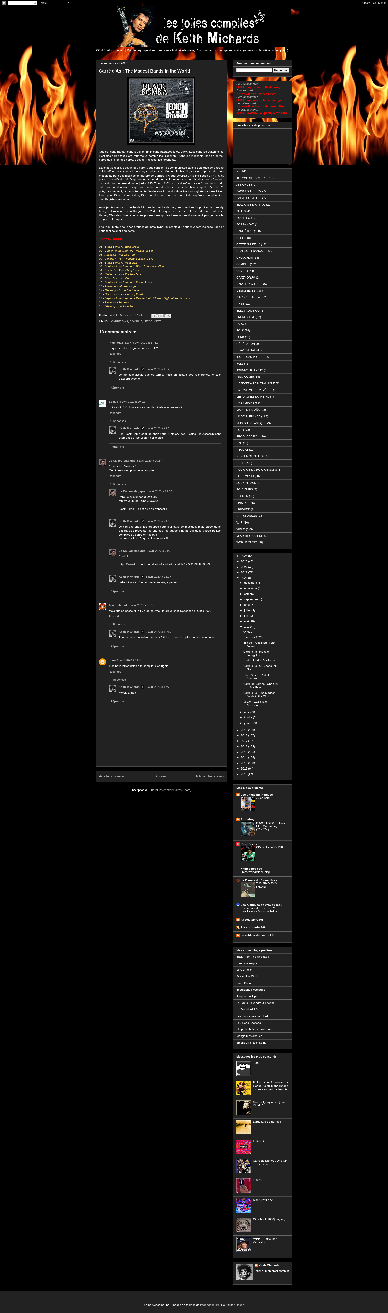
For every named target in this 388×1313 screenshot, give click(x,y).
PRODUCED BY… (248, 436)
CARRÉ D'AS (119, 321)
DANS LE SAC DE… (249, 284)
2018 (244, 735)
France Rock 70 (251, 868)
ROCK (240, 463)
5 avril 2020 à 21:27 (158, 576)
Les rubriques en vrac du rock (261, 904)
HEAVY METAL (153, 321)
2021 (244, 572)
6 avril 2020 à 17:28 (158, 687)
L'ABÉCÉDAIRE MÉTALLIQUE (255, 383)
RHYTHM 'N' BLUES (249, 456)
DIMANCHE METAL (248, 297)
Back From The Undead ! (252, 956)
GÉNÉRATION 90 (247, 343)
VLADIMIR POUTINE (249, 535)
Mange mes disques (249, 1036)
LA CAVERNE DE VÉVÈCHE (254, 390)
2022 (244, 567)
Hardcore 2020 (253, 637)
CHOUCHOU (244, 257)
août (247, 604)
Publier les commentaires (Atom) (170, 790)
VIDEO (240, 529)
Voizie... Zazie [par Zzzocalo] (255, 703)
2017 (244, 740)
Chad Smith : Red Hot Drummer (257, 676)
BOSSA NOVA (245, 224)
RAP (239, 443)
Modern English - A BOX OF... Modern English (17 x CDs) (270, 826)
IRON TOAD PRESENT (251, 356)
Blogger (240, 1304)
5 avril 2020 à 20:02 (132, 401)
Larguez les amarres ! (267, 1121)
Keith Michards (123, 315)
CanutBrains (244, 983)
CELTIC (241, 237)
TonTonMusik (118, 605)
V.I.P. (239, 522)
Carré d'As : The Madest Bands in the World (259, 694)
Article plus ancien (210, 776)
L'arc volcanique (246, 963)
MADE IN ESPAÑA (248, 409)
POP (239, 429)
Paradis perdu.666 (253, 927)
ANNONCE (243, 184)
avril (247, 627)
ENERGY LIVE (245, 317)
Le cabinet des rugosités (258, 935)
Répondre (115, 353)
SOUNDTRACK (246, 482)
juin (246, 615)
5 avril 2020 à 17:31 (145, 342)
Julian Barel (263, 797)
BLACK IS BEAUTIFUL (250, 204)
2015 (244, 752)
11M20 (257, 1180)
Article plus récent (113, 776)
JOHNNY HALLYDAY (249, 370)
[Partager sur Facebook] (165, 316)
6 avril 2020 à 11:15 (158, 631)
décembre (251, 582)
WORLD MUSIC (246, 542)
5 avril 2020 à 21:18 (158, 521)
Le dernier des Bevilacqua (260, 660)
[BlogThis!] (157, 316)
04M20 (247, 631)
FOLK (240, 330)
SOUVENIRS (244, 489)
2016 (244, 746)
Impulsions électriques (250, 989)
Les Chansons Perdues (257, 794)
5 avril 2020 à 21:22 (159, 550)
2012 (244, 768)
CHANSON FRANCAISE (251, 250)
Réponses (119, 362)
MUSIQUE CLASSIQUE (251, 423)
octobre (249, 593)
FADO (240, 323)
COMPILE (136, 321)
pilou (112, 660)
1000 (256, 1062)
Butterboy (247, 819)
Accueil (161, 776)
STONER (242, 496)
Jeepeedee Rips (246, 996)
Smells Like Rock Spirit (251, 1042)
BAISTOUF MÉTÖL (248, 198)
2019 (244, 730)
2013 (244, 763)
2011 (244, 774)
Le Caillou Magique (122, 460)
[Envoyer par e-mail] (153, 316)
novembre (251, 588)
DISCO (240, 304)
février (248, 717)
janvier (248, 723)
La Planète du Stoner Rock (259, 880)
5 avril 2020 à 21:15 (158, 428)
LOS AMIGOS (245, 403)
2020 (244, 577)
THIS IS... (242, 502)
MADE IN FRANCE (248, 416)
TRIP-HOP (243, 509)
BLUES (241, 211)
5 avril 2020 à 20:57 (149, 460)
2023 (244, 561)
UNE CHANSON (246, 515)
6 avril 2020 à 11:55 (129, 660)
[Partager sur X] (161, 316)
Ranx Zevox (249, 844)
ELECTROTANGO (248, 310)
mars (247, 712)
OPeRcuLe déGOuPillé (269, 847)
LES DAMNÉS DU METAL (252, 396)
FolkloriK (258, 1141)
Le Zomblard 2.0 (247, 1009)
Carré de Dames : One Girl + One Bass (260, 685)
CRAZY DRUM (245, 277)
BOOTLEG (243, 217)
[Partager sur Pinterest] (169, 316)
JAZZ (239, 363)
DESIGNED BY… (247, 290)
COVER (241, 270)
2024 (244, 555)
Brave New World (247, 976)
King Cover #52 (263, 1199)
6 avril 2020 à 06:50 (141, 605)
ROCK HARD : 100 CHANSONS (256, 469)
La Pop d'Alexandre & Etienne (255, 1002)
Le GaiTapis (244, 969)
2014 (244, 757)
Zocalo (113, 401)
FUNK (240, 337)
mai (247, 621)
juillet (247, 610)
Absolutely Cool (252, 919)
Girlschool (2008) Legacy (269, 1219)
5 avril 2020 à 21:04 (159, 491)
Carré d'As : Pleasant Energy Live (256, 653)
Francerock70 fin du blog (255, 872)
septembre (251, 599)
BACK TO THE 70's (248, 191)
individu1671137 (120, 342)
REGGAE (242, 449)
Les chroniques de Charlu (252, 1016)
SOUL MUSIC (245, 476)
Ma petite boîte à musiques (253, 1029)
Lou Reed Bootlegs (248, 1022)
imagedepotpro (210, 1304)
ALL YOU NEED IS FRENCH (254, 178)
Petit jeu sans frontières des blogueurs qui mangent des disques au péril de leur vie (271, 1086)
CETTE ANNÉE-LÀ (248, 244)
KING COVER (245, 376)
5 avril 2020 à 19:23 (158, 369)
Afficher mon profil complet (272, 1270)
